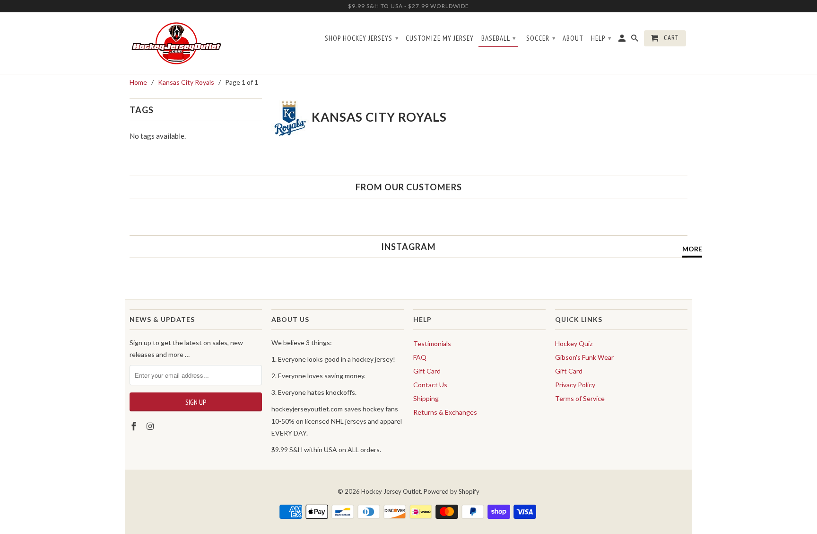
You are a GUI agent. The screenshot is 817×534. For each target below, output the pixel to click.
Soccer (541, 38)
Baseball (498, 38)
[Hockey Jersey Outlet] (178, 43)
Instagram (408, 246)
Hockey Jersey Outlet (391, 491)
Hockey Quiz (573, 343)
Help (601, 38)
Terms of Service (580, 398)
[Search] (635, 40)
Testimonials (432, 343)
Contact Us (430, 385)
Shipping (426, 398)
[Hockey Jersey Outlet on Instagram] (151, 426)
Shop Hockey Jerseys (362, 38)
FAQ (419, 357)
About (573, 38)
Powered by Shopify (451, 491)
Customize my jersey (440, 38)
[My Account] (622, 40)
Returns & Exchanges (445, 412)
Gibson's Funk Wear (584, 357)
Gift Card (427, 371)
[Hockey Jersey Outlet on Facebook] (135, 426)
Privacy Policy (575, 385)
